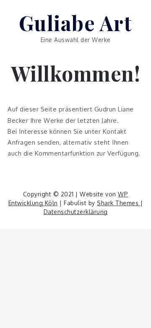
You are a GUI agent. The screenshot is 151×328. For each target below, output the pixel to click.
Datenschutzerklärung (76, 211)
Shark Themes (119, 202)
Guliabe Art (76, 22)
